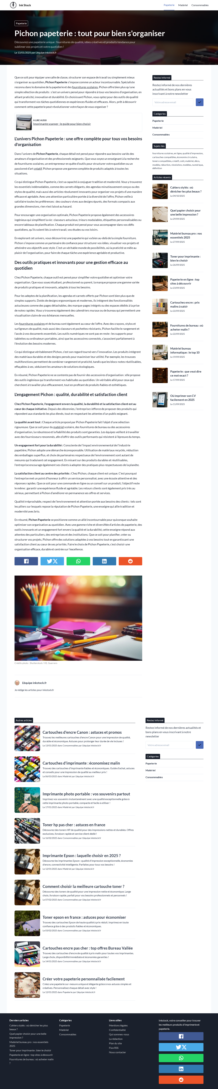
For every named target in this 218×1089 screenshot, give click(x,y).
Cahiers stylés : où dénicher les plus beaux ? (186, 189)
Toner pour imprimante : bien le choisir (185, 258)
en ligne (178, 153)
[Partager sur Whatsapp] (78, 561)
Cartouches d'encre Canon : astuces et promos (82, 732)
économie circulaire (187, 157)
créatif (38, 168)
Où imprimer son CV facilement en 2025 (183, 397)
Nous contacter (117, 1052)
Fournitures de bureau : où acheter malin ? (186, 327)
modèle (156, 164)
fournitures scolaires (85, 87)
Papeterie (169, 4)
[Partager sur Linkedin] (104, 561)
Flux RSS (113, 1047)
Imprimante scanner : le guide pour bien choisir (62, 124)
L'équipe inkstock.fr (46, 52)
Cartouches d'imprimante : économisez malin (81, 763)
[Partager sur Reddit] (130, 561)
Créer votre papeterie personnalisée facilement (84, 979)
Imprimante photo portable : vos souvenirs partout (86, 794)
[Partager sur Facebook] (26, 561)
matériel (58, 427)
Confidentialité (117, 1029)
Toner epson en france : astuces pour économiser (84, 917)
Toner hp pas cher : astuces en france (74, 824)
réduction (165, 164)
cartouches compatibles (164, 157)
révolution (176, 164)
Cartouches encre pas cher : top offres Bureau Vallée (88, 948)
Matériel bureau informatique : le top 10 (184, 350)
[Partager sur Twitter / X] (52, 561)
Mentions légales (118, 1025)
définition (157, 168)
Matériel (183, 5)
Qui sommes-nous (119, 1034)
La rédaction (116, 1038)
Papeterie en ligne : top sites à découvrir (184, 281)
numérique (197, 164)
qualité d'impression (193, 153)
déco (197, 161)
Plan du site (115, 1043)
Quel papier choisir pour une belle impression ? (185, 212)
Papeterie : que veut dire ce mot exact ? (185, 373)
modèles (187, 164)
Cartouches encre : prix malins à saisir (185, 304)
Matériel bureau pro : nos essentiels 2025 (186, 235)
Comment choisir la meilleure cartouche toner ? (83, 886)
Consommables (200, 5)
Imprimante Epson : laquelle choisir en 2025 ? (82, 855)
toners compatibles (161, 161)
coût (182, 161)
